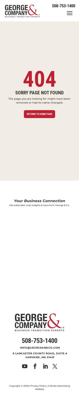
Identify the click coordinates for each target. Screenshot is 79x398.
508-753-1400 (39, 341)
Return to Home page (39, 114)
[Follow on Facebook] (35, 366)
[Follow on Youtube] (24, 366)
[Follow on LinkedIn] (45, 366)
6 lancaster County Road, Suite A (40, 353)
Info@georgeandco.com (40, 347)
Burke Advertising (60, 385)
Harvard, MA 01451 (40, 357)
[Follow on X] (55, 366)
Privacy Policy (38, 385)
